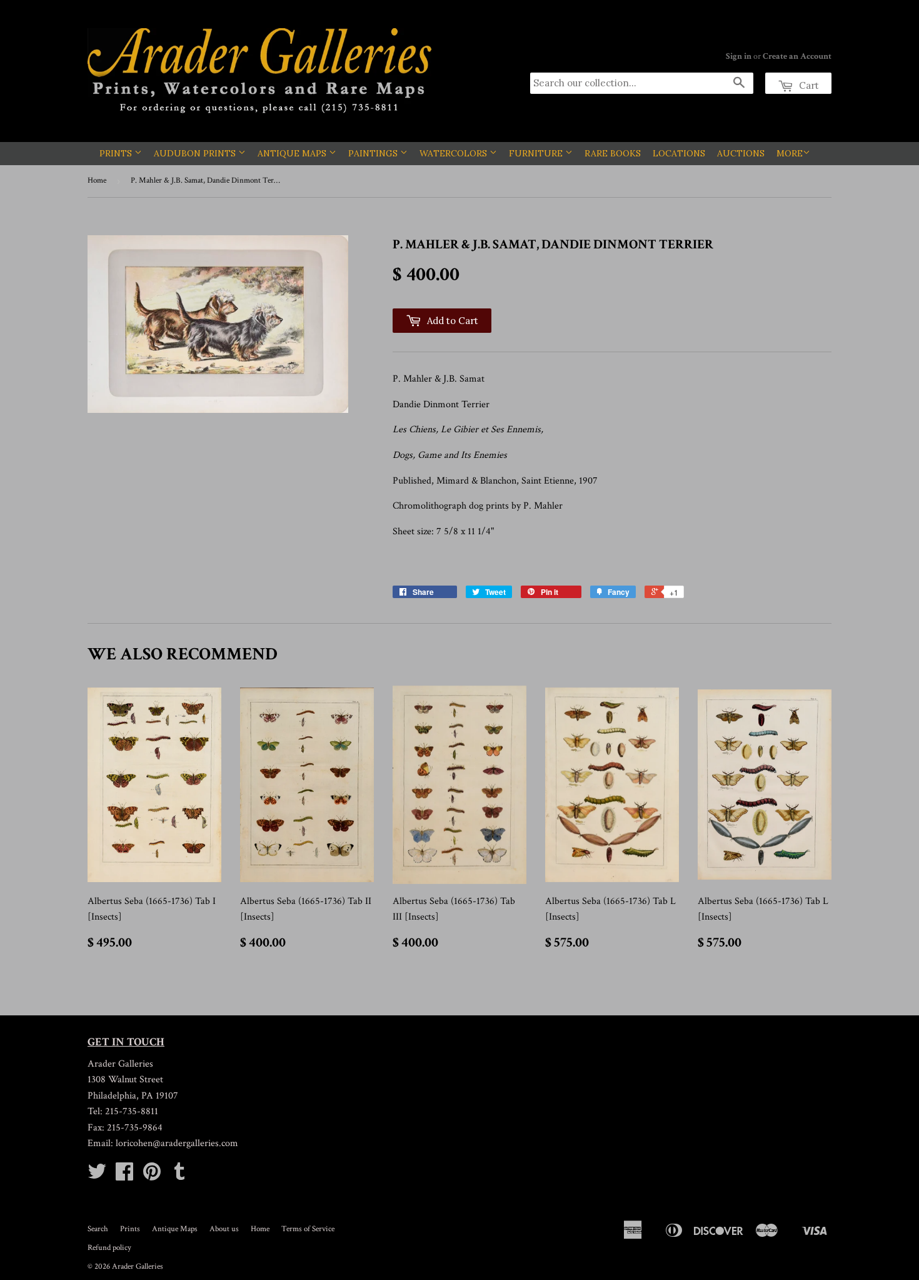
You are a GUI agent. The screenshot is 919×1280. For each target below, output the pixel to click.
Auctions (741, 153)
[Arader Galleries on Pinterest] (152, 1175)
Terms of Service (307, 1229)
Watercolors (454, 153)
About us (224, 1229)
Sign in (738, 56)
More (789, 153)
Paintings (374, 153)
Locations (679, 153)
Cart (807, 85)
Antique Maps (293, 153)
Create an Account (797, 56)
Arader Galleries (137, 1266)
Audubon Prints (196, 153)
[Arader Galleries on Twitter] (97, 1175)
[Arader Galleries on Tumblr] (179, 1175)
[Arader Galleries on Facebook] (124, 1175)
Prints (116, 153)
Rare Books (613, 153)
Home (97, 180)
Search (98, 1229)
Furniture (537, 153)
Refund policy (109, 1247)
